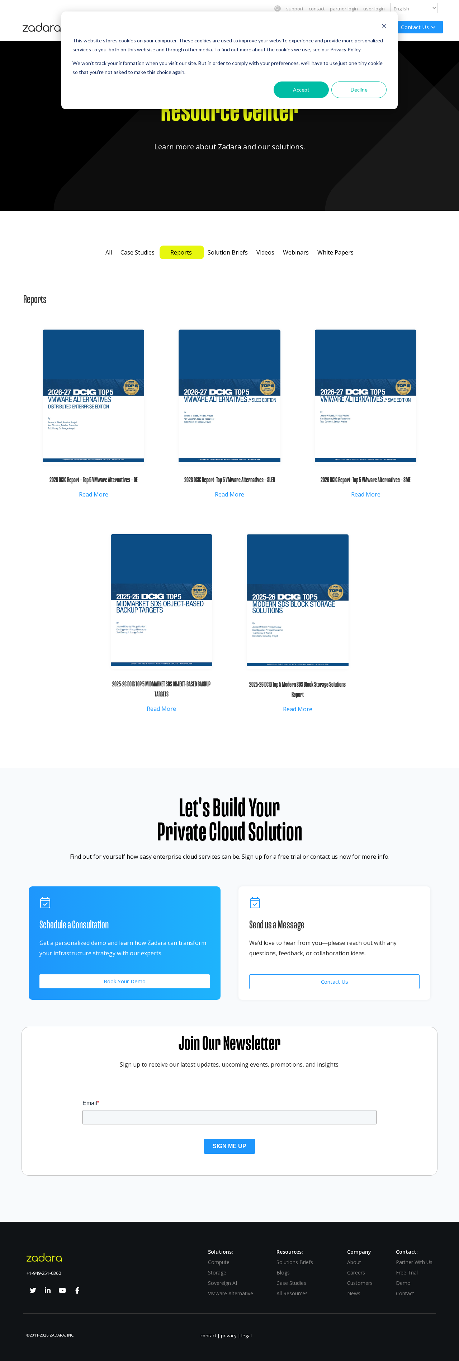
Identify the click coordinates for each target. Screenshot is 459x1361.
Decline (359, 90)
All (108, 252)
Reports (181, 252)
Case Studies (138, 252)
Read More (93, 494)
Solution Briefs (228, 252)
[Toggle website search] (277, 8)
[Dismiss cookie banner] (384, 27)
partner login (344, 8)
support (294, 8)
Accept (301, 90)
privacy (229, 1335)
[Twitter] (33, 1290)
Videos (266, 252)
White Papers (335, 252)
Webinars (296, 252)
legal (246, 1335)
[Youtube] (62, 1290)
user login (374, 8)
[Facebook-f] (77, 1290)
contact (317, 8)
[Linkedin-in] (47, 1290)
